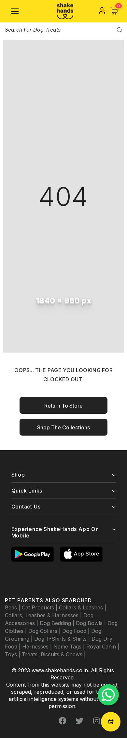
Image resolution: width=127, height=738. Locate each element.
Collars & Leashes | (82, 607)
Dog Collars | (45, 631)
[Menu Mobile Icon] (15, 11)
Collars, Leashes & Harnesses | (44, 615)
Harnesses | (37, 646)
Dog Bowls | (91, 623)
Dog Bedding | (58, 623)
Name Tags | (69, 646)
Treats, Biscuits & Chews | (54, 654)
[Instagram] (96, 721)
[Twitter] (79, 721)
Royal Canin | (102, 646)
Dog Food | (76, 631)
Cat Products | (40, 607)
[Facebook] (62, 721)
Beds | (13, 607)
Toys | (13, 654)
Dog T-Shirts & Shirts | (63, 638)
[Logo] (65, 11)
